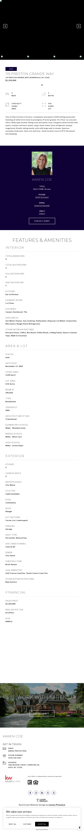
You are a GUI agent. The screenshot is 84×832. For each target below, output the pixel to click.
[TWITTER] (48, 793)
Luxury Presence (57, 805)
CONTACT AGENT (42, 221)
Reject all (12, 824)
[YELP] (54, 793)
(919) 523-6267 (42, 197)
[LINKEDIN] (42, 793)
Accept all (42, 824)
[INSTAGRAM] (36, 793)
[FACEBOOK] (30, 793)
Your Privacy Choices (42, 829)
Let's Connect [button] (42, 713)
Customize (27, 824)
